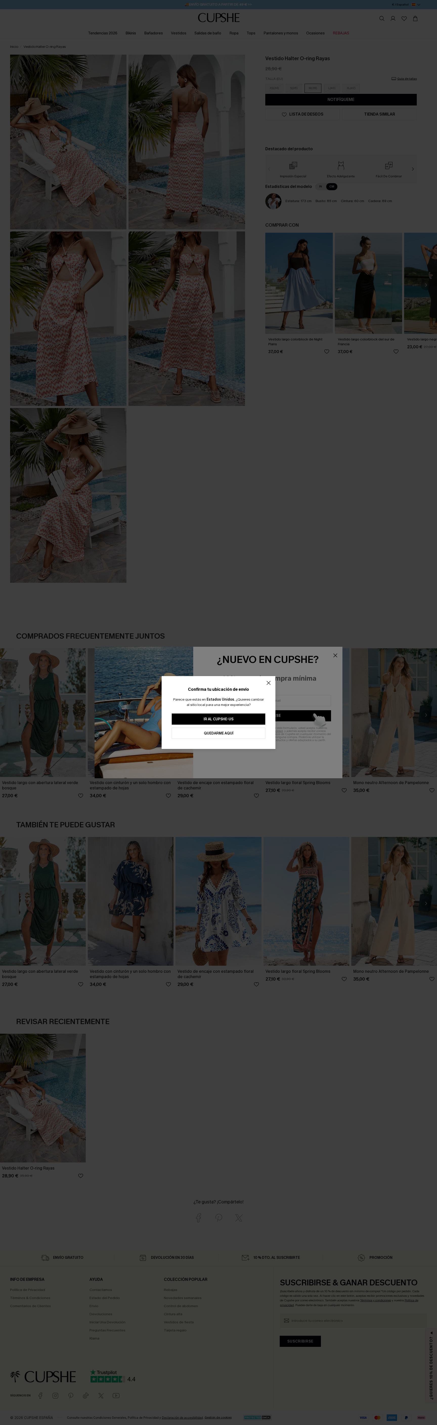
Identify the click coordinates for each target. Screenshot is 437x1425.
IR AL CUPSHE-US (218, 719)
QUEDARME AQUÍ (218, 733)
